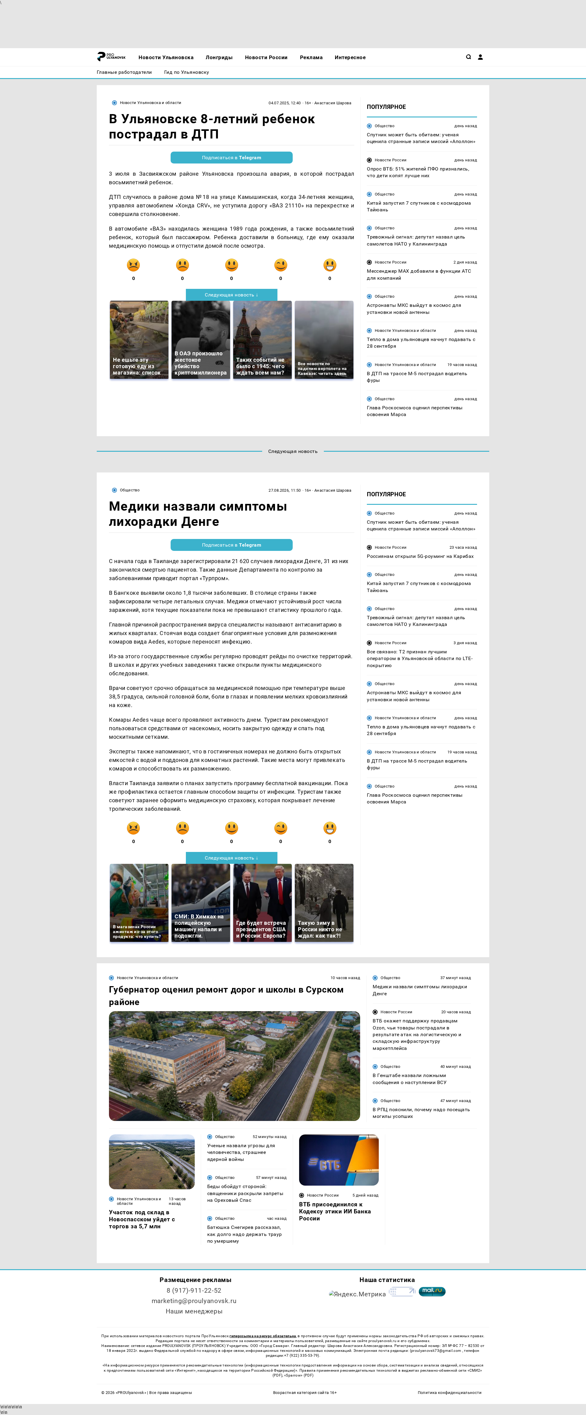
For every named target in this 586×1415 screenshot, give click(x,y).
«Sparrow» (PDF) (298, 1375)
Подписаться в (232, 157)
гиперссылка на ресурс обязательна (263, 1336)
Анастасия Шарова (332, 103)
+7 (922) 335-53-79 (301, 1355)
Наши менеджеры (194, 1311)
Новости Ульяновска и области (151, 102)
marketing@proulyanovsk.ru (194, 1301)
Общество (384, 126)
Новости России (391, 160)
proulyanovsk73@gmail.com (436, 1351)
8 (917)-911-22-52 (194, 1290)
